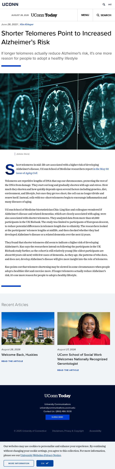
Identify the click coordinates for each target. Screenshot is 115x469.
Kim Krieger (26, 24)
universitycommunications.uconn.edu (57, 407)
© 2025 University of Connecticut (30, 430)
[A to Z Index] (110, 4)
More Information (18, 463)
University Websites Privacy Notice (40, 455)
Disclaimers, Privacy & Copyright (68, 430)
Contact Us (49, 411)
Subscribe (57, 417)
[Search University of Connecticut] (104, 4)
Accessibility (95, 430)
